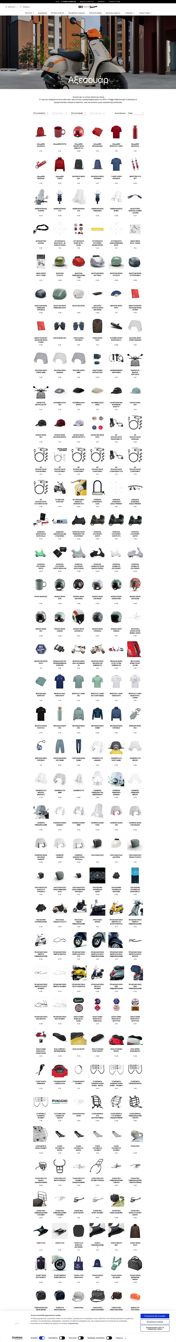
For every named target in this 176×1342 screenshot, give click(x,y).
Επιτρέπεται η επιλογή (155, 1322)
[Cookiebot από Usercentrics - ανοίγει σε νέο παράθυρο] (17, 1338)
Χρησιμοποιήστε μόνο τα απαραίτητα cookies (155, 1328)
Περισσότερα (73, 1323)
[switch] (62, 1338)
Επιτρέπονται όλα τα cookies (155, 1316)
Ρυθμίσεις (119, 1338)
